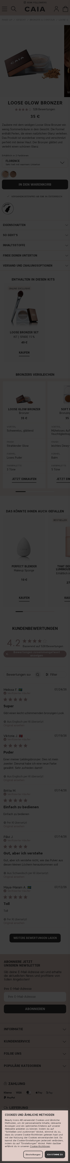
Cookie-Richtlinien (40, 1146)
